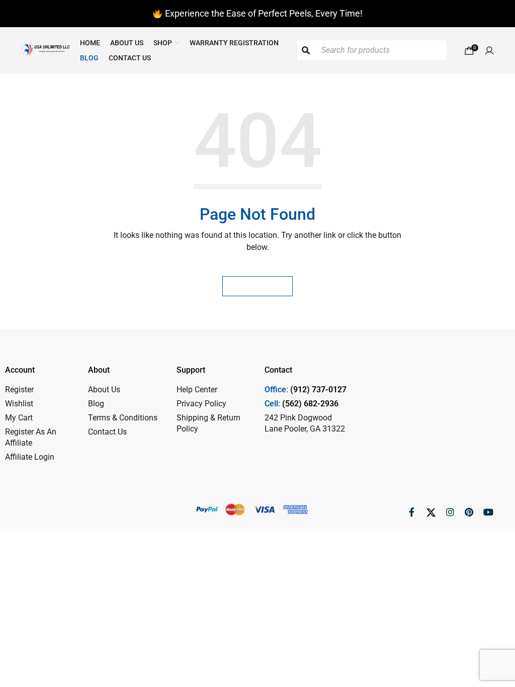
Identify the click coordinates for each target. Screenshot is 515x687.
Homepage (257, 286)
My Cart (19, 417)
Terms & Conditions (122, 417)
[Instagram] (450, 512)
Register (19, 389)
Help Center (197, 389)
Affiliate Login (29, 457)
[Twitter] (431, 512)
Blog (96, 403)
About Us (104, 389)
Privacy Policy (201, 403)
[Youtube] (488, 512)
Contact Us (107, 432)
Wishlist (19, 403)
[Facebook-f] (412, 512)
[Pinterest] (469, 512)
